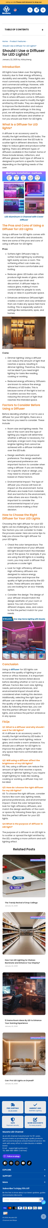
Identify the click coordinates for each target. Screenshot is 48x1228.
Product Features (18, 41)
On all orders (12, 1111)
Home (5, 41)
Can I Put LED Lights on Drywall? (19, 1080)
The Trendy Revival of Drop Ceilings (21, 902)
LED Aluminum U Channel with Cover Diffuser (24, 218)
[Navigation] (43, 10)
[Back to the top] (43, 1216)
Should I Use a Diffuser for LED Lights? (19, 46)
